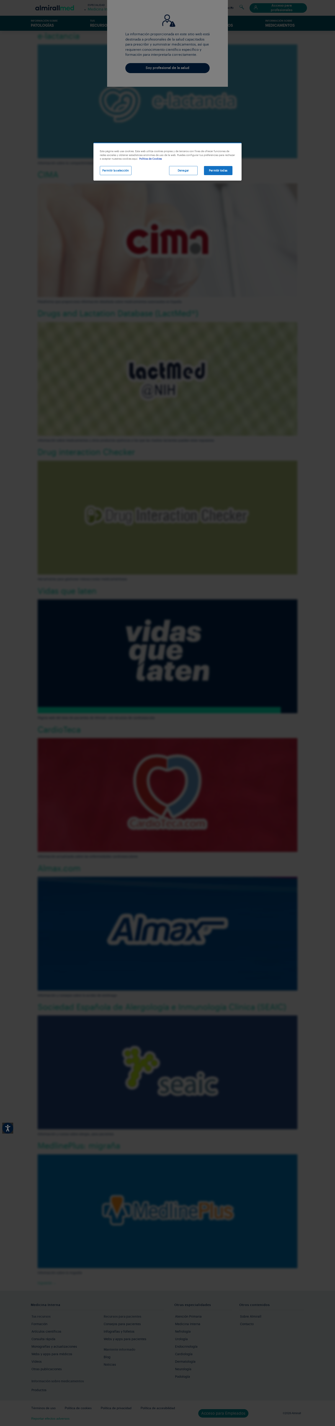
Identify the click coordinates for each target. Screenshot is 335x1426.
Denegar (183, 170)
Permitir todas (218, 170)
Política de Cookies (150, 159)
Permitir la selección (115, 170)
